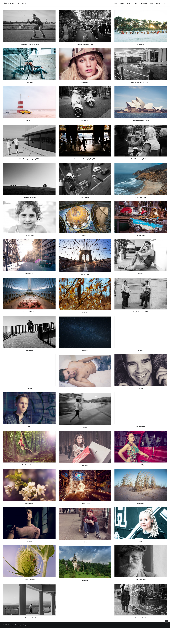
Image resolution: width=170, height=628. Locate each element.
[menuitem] (116, 3)
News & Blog (143, 3)
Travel (135, 3)
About (151, 3)
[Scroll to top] (166, 621)
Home (115, 3)
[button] (165, 3)
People (122, 3)
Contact (158, 3)
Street (129, 3)
